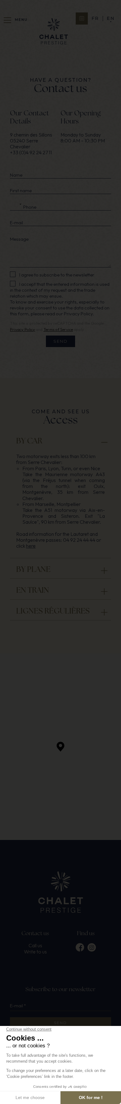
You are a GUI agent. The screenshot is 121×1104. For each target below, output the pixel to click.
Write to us (35, 952)
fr (95, 18)
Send (60, 341)
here (31, 546)
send (60, 1022)
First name (21, 190)
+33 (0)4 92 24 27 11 (31, 152)
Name (16, 175)
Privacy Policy (78, 314)
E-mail (16, 222)
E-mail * (18, 1006)
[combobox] (16, 204)
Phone (29, 207)
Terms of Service (58, 329)
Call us (35, 946)
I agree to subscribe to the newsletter (56, 275)
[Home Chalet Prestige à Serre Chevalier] (53, 32)
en (111, 18)
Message (19, 239)
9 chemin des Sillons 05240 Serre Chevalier (31, 141)
